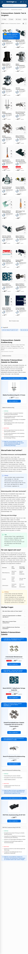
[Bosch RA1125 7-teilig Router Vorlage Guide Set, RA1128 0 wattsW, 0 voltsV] (7, 281)
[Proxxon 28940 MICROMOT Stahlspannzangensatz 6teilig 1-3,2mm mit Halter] (21, 257)
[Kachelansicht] (23, 23)
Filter (5, 19)
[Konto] (26, 2)
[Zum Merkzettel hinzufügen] (25, 36)
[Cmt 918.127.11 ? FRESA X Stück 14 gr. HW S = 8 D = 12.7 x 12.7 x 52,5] (7, 159)
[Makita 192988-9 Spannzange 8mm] (21, 281)
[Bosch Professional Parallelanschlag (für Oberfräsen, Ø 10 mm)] (21, 109)
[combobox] (14, 5)
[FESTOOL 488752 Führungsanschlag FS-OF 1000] (21, 159)
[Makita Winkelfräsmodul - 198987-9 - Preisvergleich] (7, 85)
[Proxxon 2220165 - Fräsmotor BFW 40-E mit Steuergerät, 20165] (21, 184)
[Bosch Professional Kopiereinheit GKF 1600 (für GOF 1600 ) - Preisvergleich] (7, 184)
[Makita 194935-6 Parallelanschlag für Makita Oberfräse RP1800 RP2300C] (21, 133)
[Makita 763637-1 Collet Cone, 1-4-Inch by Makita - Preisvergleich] (7, 62)
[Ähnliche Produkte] (25, 34)
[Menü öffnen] (2, 2)
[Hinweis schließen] (19, 34)
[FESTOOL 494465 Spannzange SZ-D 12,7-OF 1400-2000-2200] (21, 38)
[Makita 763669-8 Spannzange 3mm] (7, 305)
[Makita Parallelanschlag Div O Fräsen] (7, 109)
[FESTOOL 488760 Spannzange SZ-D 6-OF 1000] (7, 233)
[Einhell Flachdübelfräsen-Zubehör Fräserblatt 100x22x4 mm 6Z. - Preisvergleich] (7, 133)
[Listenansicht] (25, 23)
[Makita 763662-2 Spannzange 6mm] (7, 257)
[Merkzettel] (23, 2)
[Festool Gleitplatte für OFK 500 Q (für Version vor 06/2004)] (21, 305)
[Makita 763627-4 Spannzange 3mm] (21, 233)
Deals (11, 19)
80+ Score (18, 19)
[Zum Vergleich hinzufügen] (11, 31)
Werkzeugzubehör (5, 9)
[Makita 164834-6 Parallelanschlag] (7, 208)
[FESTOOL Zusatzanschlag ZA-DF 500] (21, 85)
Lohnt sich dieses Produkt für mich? (10, 330)
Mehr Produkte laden (14, 320)
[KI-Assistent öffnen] (21, 2)
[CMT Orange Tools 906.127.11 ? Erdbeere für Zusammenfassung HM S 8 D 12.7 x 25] (21, 208)
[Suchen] (25, 5)
